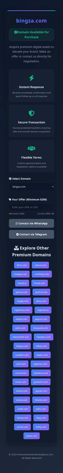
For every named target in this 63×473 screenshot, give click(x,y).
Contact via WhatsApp (32, 223)
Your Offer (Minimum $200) (29, 199)
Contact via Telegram (33, 234)
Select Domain (21, 178)
